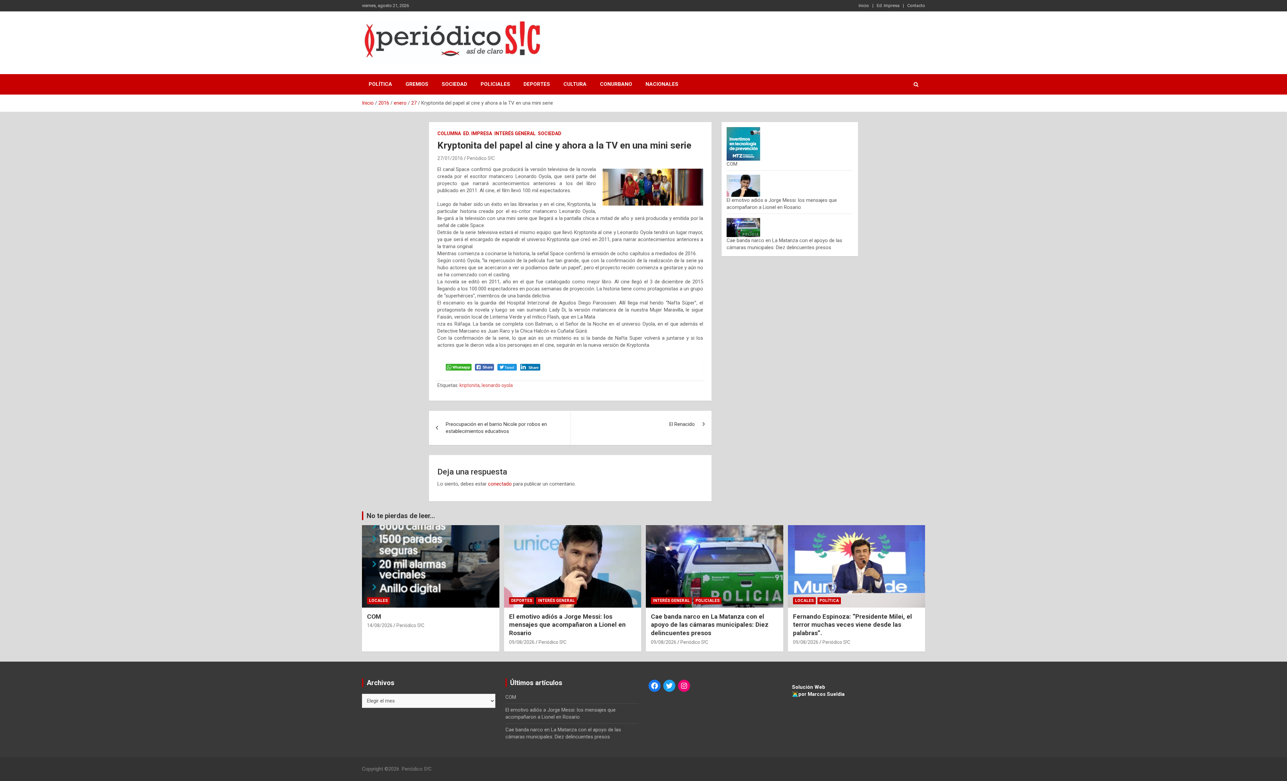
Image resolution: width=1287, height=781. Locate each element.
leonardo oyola (497, 385)
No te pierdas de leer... (401, 516)
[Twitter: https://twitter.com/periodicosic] (669, 686)
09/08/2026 (522, 642)
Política (380, 84)
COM (732, 164)
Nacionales (662, 84)
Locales (378, 600)
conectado (500, 484)
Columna (449, 133)
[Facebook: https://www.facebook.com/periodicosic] (655, 686)
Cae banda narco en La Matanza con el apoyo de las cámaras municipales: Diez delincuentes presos (710, 625)
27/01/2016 (450, 158)
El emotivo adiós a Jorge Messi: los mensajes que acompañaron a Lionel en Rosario (567, 625)
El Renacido (682, 424)
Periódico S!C (481, 158)
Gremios (417, 84)
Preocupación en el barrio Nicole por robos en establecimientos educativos (496, 427)
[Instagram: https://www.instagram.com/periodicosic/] (684, 686)
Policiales (495, 84)
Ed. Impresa (888, 5)
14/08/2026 (379, 625)
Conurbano (616, 84)
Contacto (916, 5)
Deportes (537, 84)
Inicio (864, 5)
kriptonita (469, 385)
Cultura (575, 84)
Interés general (515, 133)
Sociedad (454, 84)
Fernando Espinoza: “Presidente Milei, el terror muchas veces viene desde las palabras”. (852, 625)
